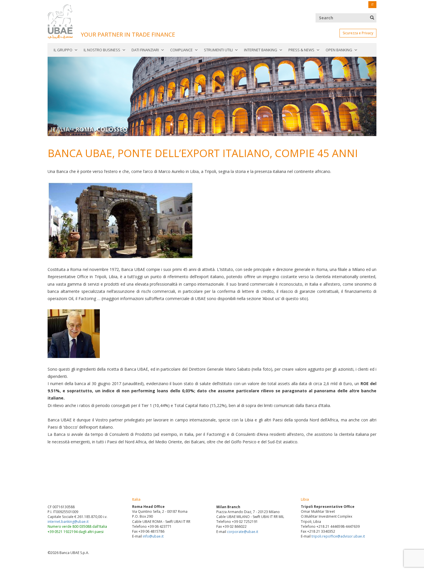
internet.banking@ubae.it (68, 521)
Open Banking (339, 49)
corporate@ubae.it (242, 531)
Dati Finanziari (145, 49)
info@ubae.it (153, 536)
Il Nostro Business (102, 49)
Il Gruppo (63, 49)
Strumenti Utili (218, 49)
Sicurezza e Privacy (358, 33)
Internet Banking (260, 49)
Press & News (301, 49)
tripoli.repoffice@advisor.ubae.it (338, 536)
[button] (72, 96)
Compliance (181, 49)
